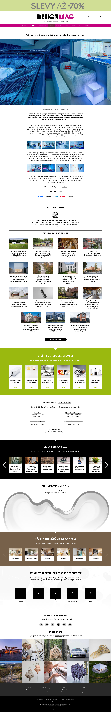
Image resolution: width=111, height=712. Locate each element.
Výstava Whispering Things (37, 421)
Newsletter (64, 692)
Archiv (46, 692)
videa (15, 17)
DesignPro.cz (68, 539)
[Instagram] (47, 624)
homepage (25, 26)
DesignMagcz (59, 636)
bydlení (64, 187)
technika (73, 26)
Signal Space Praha (54, 429)
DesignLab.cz (59, 709)
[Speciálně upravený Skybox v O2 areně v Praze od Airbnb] (55, 72)
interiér (51, 26)
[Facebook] (41, 624)
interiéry (21, 17)
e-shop (11, 17)
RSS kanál (65, 688)
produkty (58, 26)
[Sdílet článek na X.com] (48, 196)
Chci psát (28, 692)
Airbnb (60, 191)
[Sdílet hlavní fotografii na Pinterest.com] (62, 196)
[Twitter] (52, 624)
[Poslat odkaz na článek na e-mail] (70, 196)
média (80, 26)
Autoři (46, 690)
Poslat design (82, 690)
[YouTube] (64, 624)
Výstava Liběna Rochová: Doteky (73, 421)
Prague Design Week (69, 573)
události (33, 26)
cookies (69, 704)
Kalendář (64, 690)
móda (66, 26)
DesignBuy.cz (65, 355)
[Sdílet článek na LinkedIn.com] (55, 196)
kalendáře (64, 402)
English (82, 692)
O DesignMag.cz (46, 688)
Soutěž (82, 688)
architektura (42, 26)
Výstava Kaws (37, 413)
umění (87, 26)
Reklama (28, 690)
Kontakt (28, 688)
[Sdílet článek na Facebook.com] (40, 196)
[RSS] (70, 624)
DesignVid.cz (59, 447)
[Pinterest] (58, 624)
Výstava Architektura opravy (73, 413)
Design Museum (60, 486)
